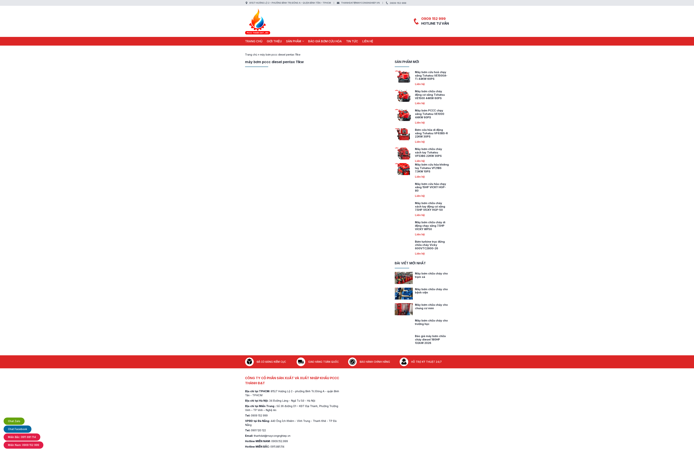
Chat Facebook (17, 429)
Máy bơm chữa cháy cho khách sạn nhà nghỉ (431, 275)
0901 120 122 (258, 430)
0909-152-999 (398, 2)
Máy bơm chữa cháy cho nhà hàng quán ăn (431, 290)
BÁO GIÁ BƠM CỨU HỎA (325, 41)
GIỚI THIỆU (274, 41)
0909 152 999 (433, 18)
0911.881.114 (277, 446)
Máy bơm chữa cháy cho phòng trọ (431, 306)
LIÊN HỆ (367, 41)
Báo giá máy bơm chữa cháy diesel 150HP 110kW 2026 (432, 339)
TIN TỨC (352, 41)
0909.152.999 (279, 441)
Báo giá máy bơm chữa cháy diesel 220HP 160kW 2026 (430, 324)
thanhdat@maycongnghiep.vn (360, 2)
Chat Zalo (14, 421)
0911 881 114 (22, 437)
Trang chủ (253, 41)
